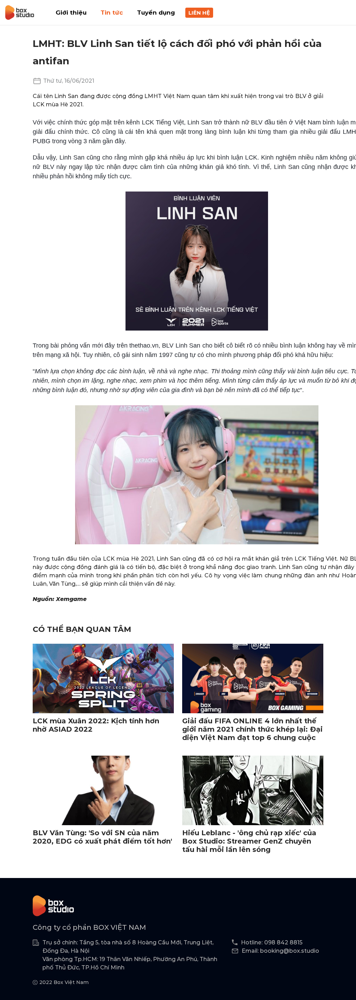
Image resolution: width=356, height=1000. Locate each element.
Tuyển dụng (156, 12)
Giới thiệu (71, 12)
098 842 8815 (283, 942)
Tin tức (111, 12)
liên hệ (199, 12)
